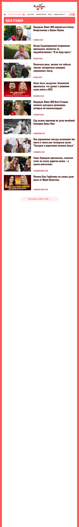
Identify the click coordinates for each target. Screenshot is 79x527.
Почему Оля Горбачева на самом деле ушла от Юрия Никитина (53, 178)
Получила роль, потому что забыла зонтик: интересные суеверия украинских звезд (52, 67)
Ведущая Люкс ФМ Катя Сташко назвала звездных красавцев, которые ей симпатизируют (50, 105)
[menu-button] (5, 14)
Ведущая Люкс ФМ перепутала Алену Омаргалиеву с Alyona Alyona (53, 28)
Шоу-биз (30, 14)
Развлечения (41, 14)
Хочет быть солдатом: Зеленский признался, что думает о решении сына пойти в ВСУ (51, 86)
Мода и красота (60, 14)
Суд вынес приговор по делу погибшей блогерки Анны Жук (54, 121)
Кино (50, 14)
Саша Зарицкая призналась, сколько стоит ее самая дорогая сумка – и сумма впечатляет (53, 161)
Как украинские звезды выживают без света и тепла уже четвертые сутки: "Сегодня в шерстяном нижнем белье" (54, 142)
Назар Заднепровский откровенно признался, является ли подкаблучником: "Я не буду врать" (52, 49)
